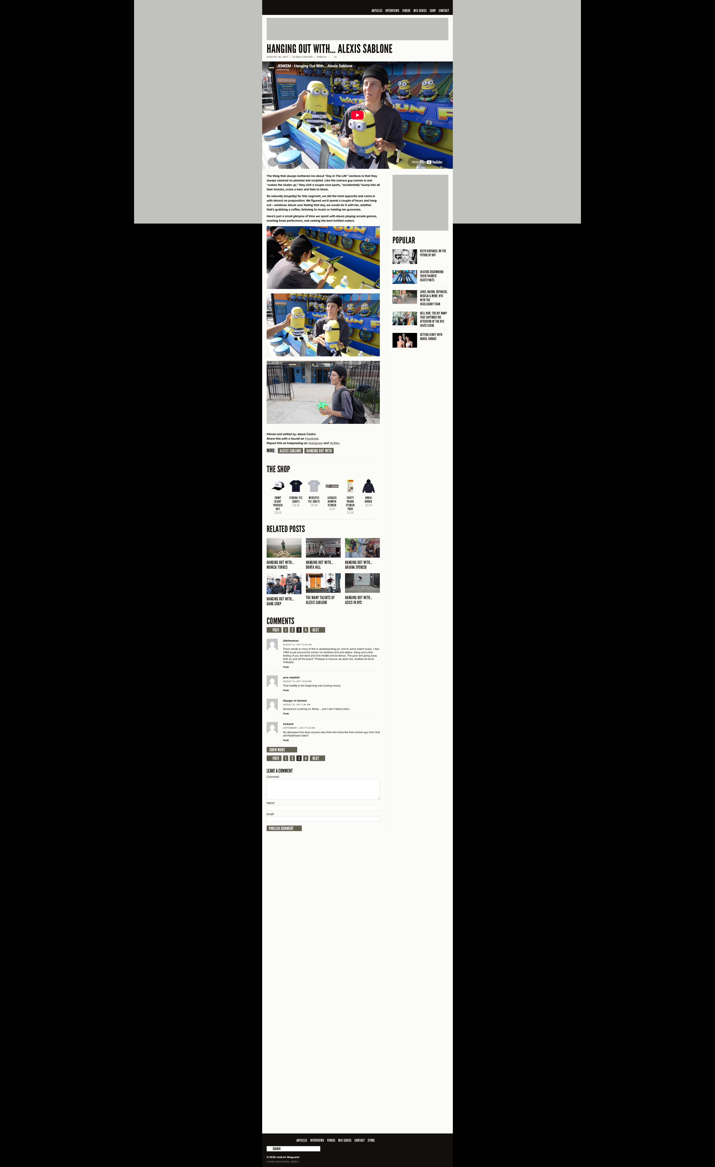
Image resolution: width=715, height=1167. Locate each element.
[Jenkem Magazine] (293, 7)
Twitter (334, 443)
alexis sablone (290, 450)
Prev (276, 630)
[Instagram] (428, 4)
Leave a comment (280, 771)
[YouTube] (436, 4)
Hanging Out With (319, 450)
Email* (270, 814)
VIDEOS (406, 10)
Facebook (312, 438)
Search (269, 1148)
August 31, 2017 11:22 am (297, 644)
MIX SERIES (420, 10)
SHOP (433, 10)
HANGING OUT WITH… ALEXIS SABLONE (330, 49)
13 (333, 56)
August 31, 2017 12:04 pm (297, 681)
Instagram (315, 443)
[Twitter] (422, 4)
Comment (273, 776)
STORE (371, 1140)
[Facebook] (416, 4)
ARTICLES (377, 10)
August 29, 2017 (277, 56)
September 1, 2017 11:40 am (299, 728)
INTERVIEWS (392, 10)
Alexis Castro (302, 56)
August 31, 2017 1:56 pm (296, 704)
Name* (271, 802)
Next (315, 630)
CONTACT (444, 10)
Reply (286, 666)
